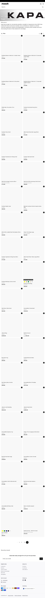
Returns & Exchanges (5, 571)
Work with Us (25, 569)
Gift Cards (3, 572)
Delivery (2, 568)
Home (2, 16)
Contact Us (3, 566)
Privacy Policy (10, 595)
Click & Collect (4, 569)
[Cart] (40, 4)
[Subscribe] (41, 559)
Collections (6, 16)
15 (24, 542)
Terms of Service (18, 595)
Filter (4, 33)
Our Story (24, 566)
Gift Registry (3, 574)
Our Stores (24, 568)
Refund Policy (25, 595)
